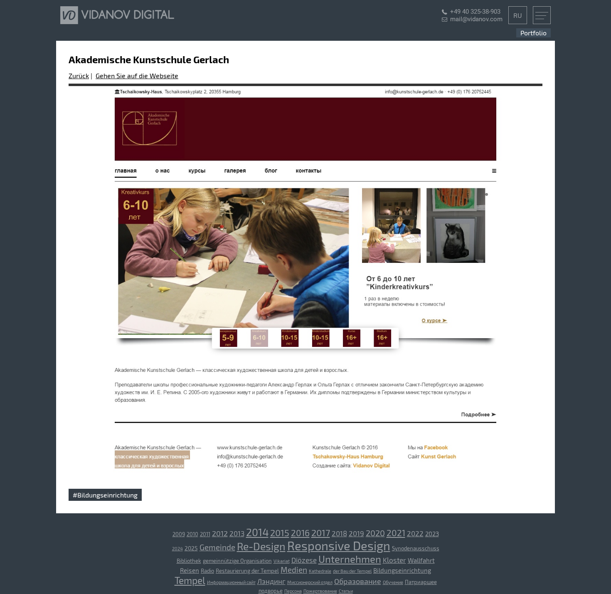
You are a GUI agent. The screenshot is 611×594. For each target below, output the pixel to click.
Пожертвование (320, 591)
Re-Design (261, 546)
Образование (357, 581)
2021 (396, 532)
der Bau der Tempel (352, 571)
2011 (205, 534)
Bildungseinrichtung (402, 570)
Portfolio (533, 33)
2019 (356, 533)
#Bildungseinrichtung (105, 495)
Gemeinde (217, 547)
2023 (432, 533)
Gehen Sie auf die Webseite (137, 75)
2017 (320, 532)
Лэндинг (271, 581)
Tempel (190, 580)
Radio (207, 570)
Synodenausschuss (415, 548)
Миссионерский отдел (310, 582)
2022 (415, 533)
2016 (300, 532)
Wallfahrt (421, 560)
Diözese (304, 560)
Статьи (346, 591)
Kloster (394, 560)
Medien (294, 569)
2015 (279, 532)
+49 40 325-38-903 (475, 11)
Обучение (393, 582)
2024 (177, 548)
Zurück (79, 75)
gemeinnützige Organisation (237, 560)
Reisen (189, 570)
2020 (375, 533)
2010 (192, 534)
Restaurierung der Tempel (247, 570)
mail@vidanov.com (476, 19)
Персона (293, 591)
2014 (257, 532)
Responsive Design (338, 545)
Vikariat (281, 561)
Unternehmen (349, 559)
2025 (191, 548)
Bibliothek (189, 560)
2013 (236, 533)
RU (517, 15)
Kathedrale (320, 571)
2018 (339, 533)
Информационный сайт (231, 582)
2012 (220, 533)
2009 (178, 534)
